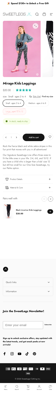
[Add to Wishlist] (50, 137)
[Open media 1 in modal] (35, 26)
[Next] (50, 199)
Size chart (37, 96)
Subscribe (48, 324)
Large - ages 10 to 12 (14, 111)
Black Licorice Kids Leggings (28, 210)
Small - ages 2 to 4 (13, 103)
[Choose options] (23, 90)
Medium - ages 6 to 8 (37, 103)
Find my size (47, 96)
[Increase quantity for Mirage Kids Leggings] (16, 137)
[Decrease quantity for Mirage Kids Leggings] (6, 137)
